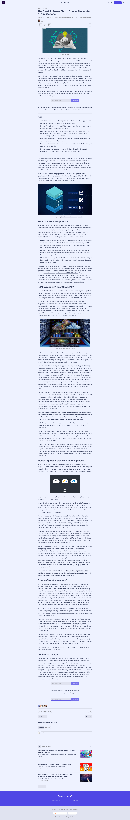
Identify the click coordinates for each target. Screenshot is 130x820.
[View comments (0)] (44, 24)
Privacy (63, 809)
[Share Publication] (111, 2)
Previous (43, 716)
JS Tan (47, 608)
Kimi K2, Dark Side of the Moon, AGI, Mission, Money (51, 779)
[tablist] (44, 727)
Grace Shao (44, 20)
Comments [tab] (41, 727)
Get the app (72, 813)
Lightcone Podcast (70, 293)
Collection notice (74, 809)
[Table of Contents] (2, 410)
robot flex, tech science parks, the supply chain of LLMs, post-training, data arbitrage (57, 755)
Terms (67, 809)
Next (87, 716)
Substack (57, 817)
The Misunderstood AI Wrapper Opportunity (71, 217)
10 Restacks (55, 706)
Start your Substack (61, 813)
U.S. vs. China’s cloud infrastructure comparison (62, 647)
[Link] (35, 221)
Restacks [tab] (47, 727)
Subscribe (117, 2)
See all (41, 787)
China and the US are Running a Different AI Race (54, 764)
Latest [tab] (43, 746)
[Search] (108, 2)
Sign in (125, 2)
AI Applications (42, 8)
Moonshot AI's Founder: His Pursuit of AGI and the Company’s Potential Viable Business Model (55, 776)
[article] (65, 755)
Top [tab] (39, 746)
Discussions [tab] (49, 746)
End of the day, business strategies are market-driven (51, 766)
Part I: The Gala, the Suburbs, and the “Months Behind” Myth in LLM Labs (56, 751)
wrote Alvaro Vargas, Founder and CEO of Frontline (61, 273)
